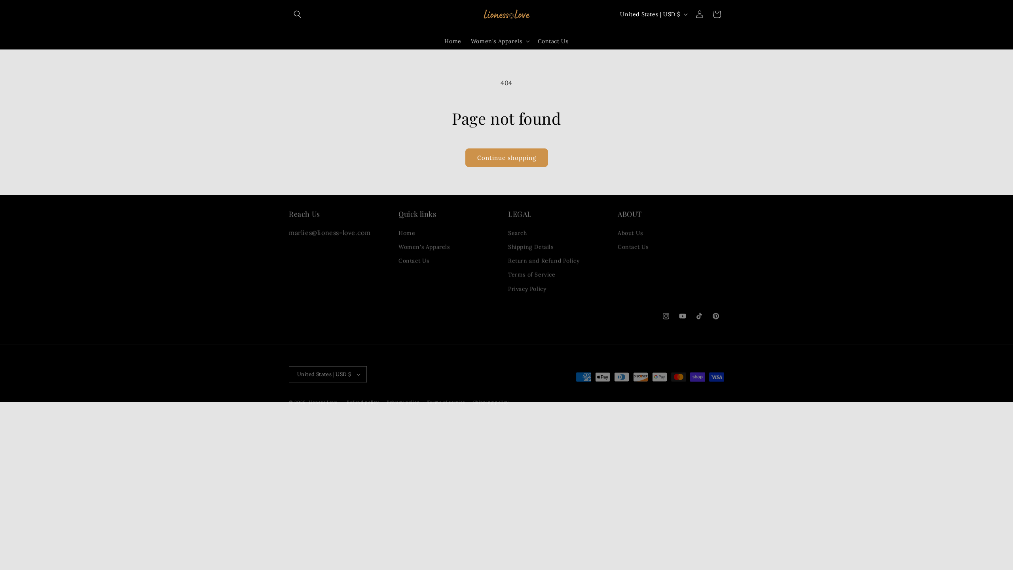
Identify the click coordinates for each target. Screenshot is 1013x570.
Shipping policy (491, 398)
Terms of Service (532, 270)
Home (406, 229)
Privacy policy (403, 398)
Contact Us (413, 256)
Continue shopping (506, 158)
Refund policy (363, 398)
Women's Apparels (424, 243)
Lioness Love (323, 398)
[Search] (297, 14)
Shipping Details (531, 243)
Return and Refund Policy (543, 256)
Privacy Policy (527, 285)
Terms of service (446, 398)
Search (517, 229)
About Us (630, 229)
